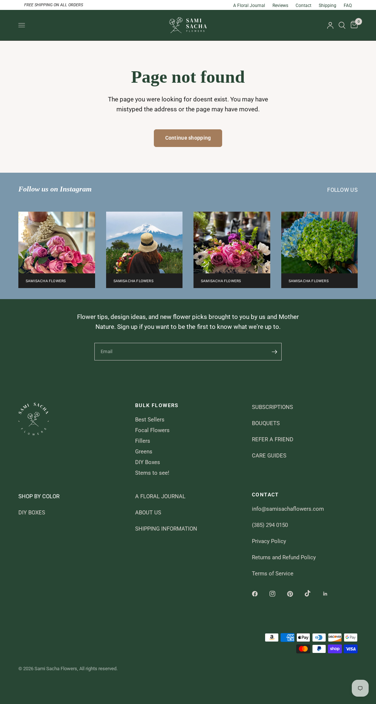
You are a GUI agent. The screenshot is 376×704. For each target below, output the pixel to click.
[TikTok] (313, 593)
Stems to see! (152, 473)
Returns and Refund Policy (284, 557)
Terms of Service (272, 573)
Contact (303, 5)
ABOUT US (148, 512)
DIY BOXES (31, 512)
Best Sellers (149, 419)
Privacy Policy (269, 541)
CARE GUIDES (269, 455)
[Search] (342, 25)
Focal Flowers (152, 430)
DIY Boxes (147, 462)
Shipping (327, 5)
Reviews (280, 5)
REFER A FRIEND (272, 439)
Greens (143, 451)
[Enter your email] (274, 351)
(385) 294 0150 (270, 525)
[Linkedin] (330, 594)
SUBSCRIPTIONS (272, 407)
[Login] (330, 25)
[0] (353, 25)
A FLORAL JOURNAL (160, 496)
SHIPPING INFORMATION (166, 528)
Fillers (142, 441)
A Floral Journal (249, 5)
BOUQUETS (266, 423)
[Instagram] (278, 594)
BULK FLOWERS (157, 405)
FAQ (348, 5)
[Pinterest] (295, 594)
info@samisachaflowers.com (288, 509)
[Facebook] (260, 594)
